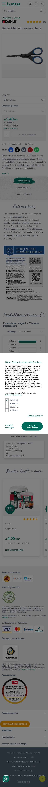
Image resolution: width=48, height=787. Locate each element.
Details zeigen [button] (34, 415)
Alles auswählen (32, 426)
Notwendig (14, 400)
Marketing (14, 410)
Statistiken (14, 407)
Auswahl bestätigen (9, 426)
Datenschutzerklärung (13, 395)
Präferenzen (15, 403)
